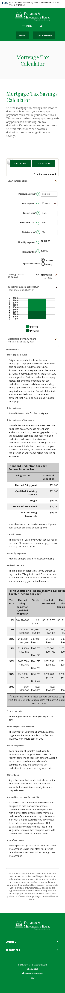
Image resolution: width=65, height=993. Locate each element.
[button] (32, 181)
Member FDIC (32, 969)
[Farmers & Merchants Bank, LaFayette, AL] (32, 16)
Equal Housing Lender (34, 973)
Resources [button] (13, 950)
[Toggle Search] (41, 26)
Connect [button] (12, 941)
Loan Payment (44, 35)
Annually (49, 260)
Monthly (49, 264)
